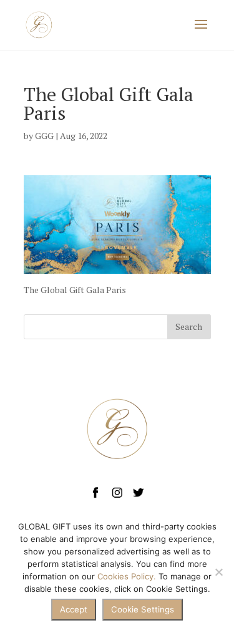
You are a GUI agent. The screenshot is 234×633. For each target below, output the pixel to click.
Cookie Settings (142, 609)
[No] (218, 572)
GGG (44, 136)
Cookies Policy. (126, 576)
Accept (73, 609)
